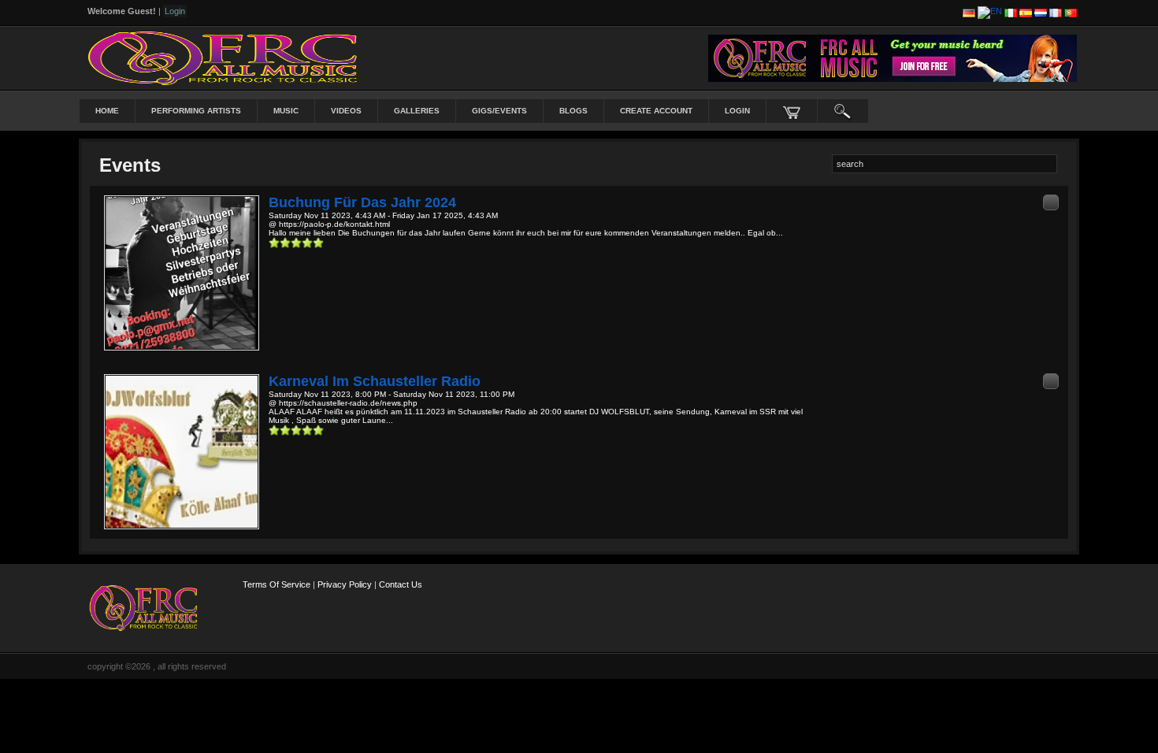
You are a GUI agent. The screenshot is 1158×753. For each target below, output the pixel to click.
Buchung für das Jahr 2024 (362, 202)
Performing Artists (196, 110)
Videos (346, 110)
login (737, 110)
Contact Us (400, 584)
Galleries (417, 110)
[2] (280, 242)
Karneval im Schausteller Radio (375, 381)
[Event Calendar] (1051, 202)
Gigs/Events (499, 110)
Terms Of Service (276, 584)
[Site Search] (843, 111)
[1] (274, 242)
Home (107, 110)
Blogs (573, 110)
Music (286, 110)
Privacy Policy (344, 584)
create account (656, 110)
